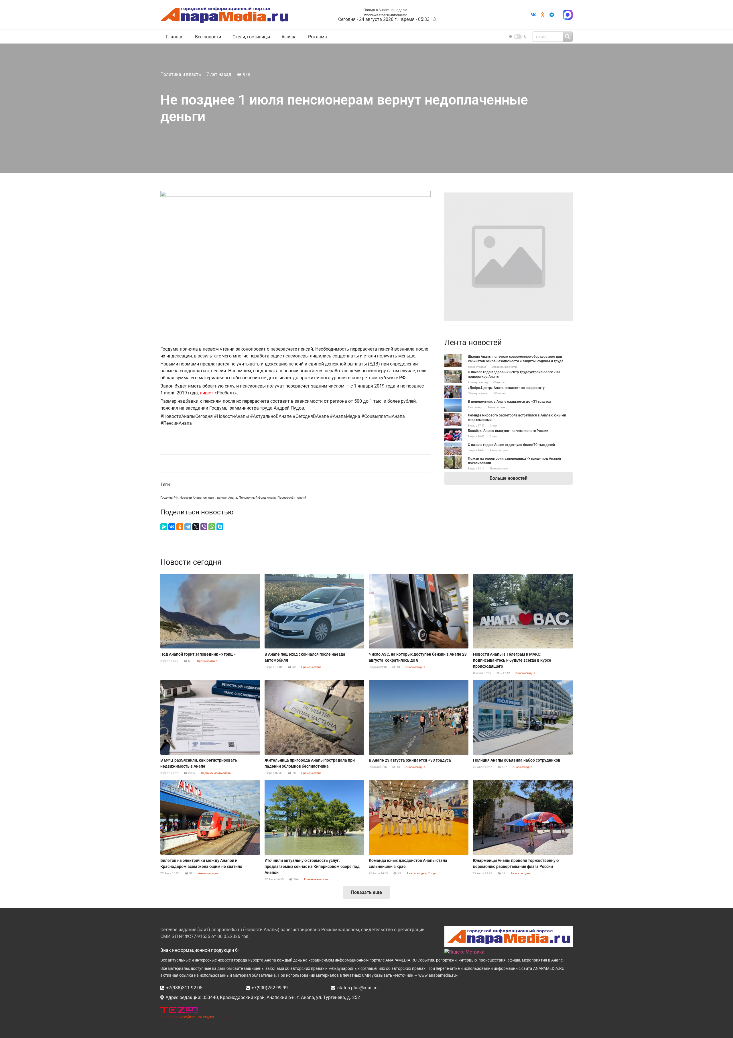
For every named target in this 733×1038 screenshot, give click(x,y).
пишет (206, 393)
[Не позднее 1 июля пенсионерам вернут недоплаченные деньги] (508, 195)
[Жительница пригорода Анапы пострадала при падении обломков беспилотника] (314, 717)
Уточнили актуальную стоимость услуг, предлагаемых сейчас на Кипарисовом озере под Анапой (312, 866)
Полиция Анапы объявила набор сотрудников (516, 760)
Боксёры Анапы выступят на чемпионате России (508, 431)
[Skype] (219, 526)
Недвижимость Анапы (216, 772)
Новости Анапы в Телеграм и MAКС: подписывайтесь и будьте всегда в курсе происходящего (512, 660)
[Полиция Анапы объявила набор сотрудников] (523, 717)
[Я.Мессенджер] (163, 526)
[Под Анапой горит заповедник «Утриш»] (210, 611)
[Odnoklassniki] (542, 14)
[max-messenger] (568, 15)
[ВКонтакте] (171, 526)
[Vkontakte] (533, 14)
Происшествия (499, 468)
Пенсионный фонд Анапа (257, 498)
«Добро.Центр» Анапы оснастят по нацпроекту (506, 388)
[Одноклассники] (179, 526)
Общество (499, 382)
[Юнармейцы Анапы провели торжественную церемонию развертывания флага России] (523, 817)
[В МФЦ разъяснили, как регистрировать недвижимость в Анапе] (210, 717)
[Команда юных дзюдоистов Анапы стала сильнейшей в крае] (418, 817)
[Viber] (203, 526)
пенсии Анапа (227, 498)
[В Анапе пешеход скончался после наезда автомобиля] (314, 611)
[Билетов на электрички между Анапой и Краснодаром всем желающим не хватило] (210, 817)
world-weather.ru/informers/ (385, 15)
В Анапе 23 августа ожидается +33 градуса (410, 760)
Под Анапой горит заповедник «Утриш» (198, 654)
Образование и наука (504, 366)
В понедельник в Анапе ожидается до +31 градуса (509, 402)
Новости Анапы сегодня (197, 498)
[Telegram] (551, 14)
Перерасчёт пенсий (291, 498)
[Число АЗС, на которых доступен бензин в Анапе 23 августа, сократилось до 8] (418, 611)
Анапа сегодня (496, 407)
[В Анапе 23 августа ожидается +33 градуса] (418, 717)
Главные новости (316, 879)
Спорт (493, 425)
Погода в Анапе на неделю (385, 10)
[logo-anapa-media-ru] (224, 15)
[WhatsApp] (211, 526)
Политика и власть (180, 74)
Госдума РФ (169, 498)
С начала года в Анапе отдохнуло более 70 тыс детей (511, 445)
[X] (195, 526)
